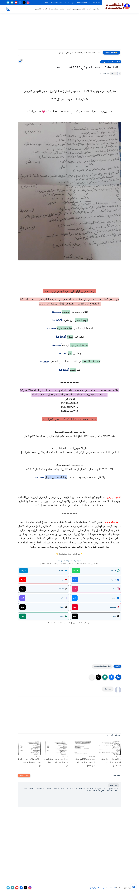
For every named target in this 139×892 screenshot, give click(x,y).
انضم (74, 598)
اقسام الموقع (96, 2)
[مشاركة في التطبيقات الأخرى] (92, 677)
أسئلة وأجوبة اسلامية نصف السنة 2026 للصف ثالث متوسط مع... (111, 762)
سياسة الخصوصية (56, 2)
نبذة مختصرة (53, 9)
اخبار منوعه (96, 9)
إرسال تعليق (113, 785)
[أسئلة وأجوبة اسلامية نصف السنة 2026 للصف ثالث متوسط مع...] (109, 748)
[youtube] (16, 2)
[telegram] (8, 2)
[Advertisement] (69, 32)
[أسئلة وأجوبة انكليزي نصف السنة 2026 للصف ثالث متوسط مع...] (83, 748)
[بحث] (8, 9)
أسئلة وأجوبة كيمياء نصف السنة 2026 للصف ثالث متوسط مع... (56, 762)
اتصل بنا (67, 2)
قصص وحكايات (65, 9)
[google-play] (12, 2)
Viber (47, 2)
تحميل (22, 616)
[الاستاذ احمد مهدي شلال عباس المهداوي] (117, 6)
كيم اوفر (113, 73)
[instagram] (28, 2)
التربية (89, 9)
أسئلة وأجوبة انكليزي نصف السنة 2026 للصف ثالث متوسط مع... (85, 762)
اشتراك (23, 580)
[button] (111, 677)
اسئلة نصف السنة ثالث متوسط (111, 62)
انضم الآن (75, 570)
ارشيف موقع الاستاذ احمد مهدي (81, 2)
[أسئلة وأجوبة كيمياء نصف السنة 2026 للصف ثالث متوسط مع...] (56, 748)
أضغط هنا (56, 312)
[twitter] (24, 2)
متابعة (74, 580)
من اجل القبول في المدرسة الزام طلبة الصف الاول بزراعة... (83, 52)
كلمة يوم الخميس (41, 9)
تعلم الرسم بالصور (78, 9)
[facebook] (20, 2)
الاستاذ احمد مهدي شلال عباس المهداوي (103, 887)
